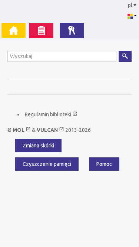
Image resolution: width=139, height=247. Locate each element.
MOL (22, 130)
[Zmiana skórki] (132, 15)
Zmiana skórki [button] (38, 145)
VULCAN (50, 130)
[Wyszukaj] (125, 56)
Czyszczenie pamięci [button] (47, 164)
